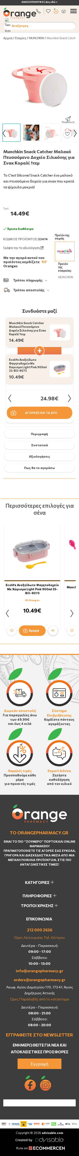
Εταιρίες (20, 38)
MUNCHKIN (36, 38)
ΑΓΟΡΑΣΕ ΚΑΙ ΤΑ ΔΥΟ (41, 413)
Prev (4, 133)
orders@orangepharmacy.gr (39, 979)
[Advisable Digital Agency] (39, 1139)
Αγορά (34, 630)
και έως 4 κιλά (19, 724)
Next (75, 133)
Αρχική (8, 38)
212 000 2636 (39, 929)
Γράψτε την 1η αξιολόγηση (21, 248)
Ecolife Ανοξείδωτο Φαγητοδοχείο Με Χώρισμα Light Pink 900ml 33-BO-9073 (32, 589)
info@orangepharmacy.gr (39, 970)
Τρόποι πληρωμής (28, 280)
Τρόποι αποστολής (29, 290)
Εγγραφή (39, 1063)
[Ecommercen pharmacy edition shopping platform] (39, 1148)
